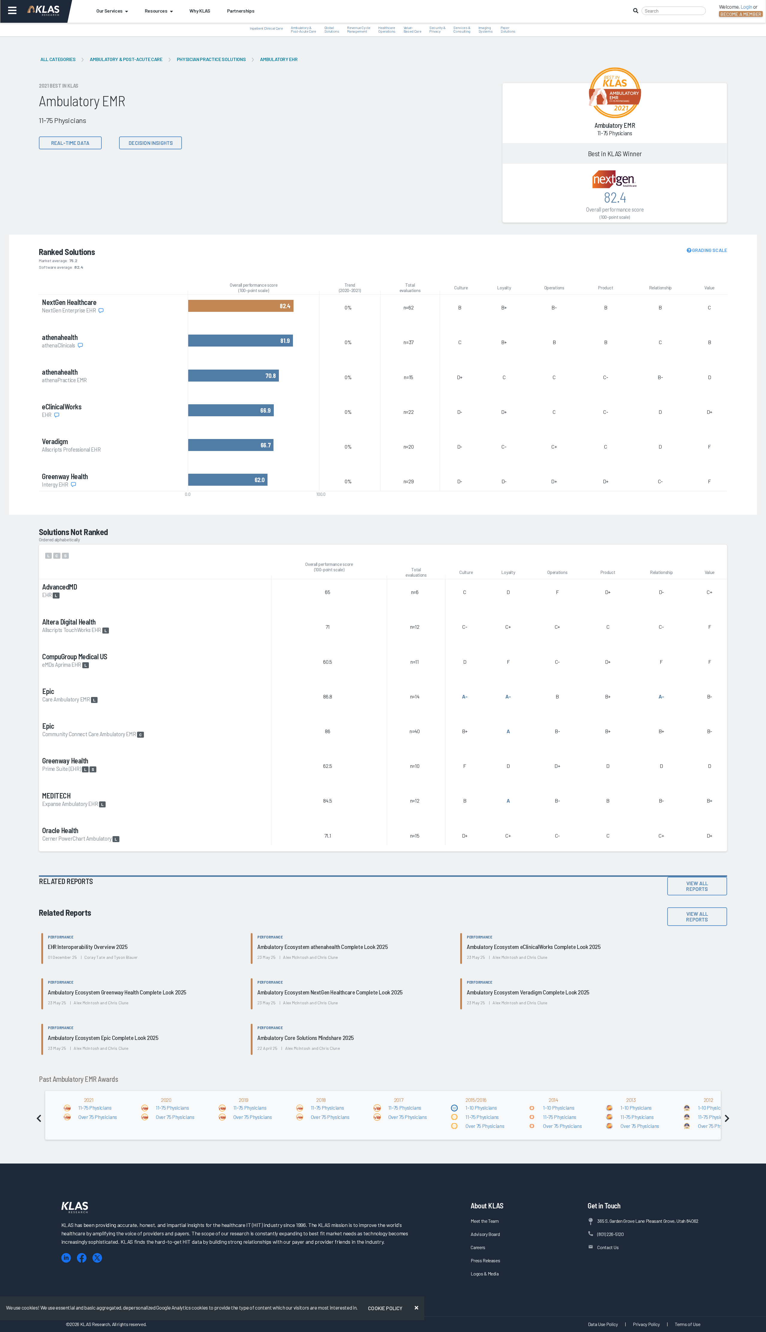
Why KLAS (199, 10)
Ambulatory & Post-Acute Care (126, 59)
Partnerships (241, 10)
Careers (478, 1247)
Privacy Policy (646, 1324)
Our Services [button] (109, 10)
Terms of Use (687, 1324)
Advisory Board (485, 1234)
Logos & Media (485, 1273)
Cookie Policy (385, 1308)
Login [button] (746, 7)
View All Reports (697, 886)
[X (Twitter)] (97, 1258)
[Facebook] (81, 1258)
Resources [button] (156, 10)
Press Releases (485, 1260)
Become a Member (741, 14)
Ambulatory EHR (278, 59)
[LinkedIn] (66, 1258)
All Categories (57, 59)
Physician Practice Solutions (211, 59)
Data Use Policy (603, 1324)
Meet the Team (485, 1221)
